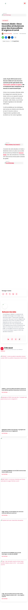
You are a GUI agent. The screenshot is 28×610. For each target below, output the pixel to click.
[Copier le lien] (15, 37)
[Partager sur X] (9, 37)
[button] (24, 3)
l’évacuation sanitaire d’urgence (12, 84)
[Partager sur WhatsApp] (3, 37)
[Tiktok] (19, 339)
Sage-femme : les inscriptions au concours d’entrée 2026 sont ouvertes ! (12, 512)
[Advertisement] (14, 62)
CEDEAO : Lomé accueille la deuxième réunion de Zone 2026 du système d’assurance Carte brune (14, 389)
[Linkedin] (8, 339)
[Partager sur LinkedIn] (12, 37)
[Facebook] (12, 339)
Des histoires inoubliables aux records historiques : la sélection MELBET (11, 553)
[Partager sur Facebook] (6, 37)
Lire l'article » (5, 392)
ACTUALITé (5, 20)
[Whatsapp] (15, 339)
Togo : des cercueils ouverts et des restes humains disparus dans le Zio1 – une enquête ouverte (13, 595)
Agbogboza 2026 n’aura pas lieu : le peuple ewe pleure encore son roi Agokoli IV (13, 430)
